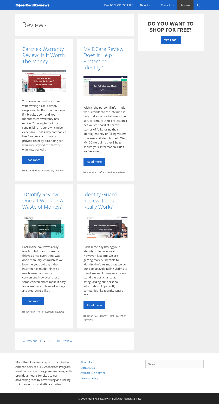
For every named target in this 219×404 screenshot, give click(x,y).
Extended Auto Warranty (40, 170)
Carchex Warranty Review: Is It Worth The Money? (43, 55)
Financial (92, 316)
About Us (145, 5)
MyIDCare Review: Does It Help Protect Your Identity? (104, 58)
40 (58, 341)
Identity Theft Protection (101, 172)
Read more (33, 160)
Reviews (185, 5)
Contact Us (167, 5)
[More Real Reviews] (33, 5)
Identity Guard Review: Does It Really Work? (100, 200)
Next (67, 341)
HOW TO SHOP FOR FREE (118, 5)
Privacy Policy (89, 378)
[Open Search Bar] (199, 5)
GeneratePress (132, 398)
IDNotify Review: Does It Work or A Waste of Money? (42, 200)
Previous (29, 341)
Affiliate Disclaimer (92, 373)
